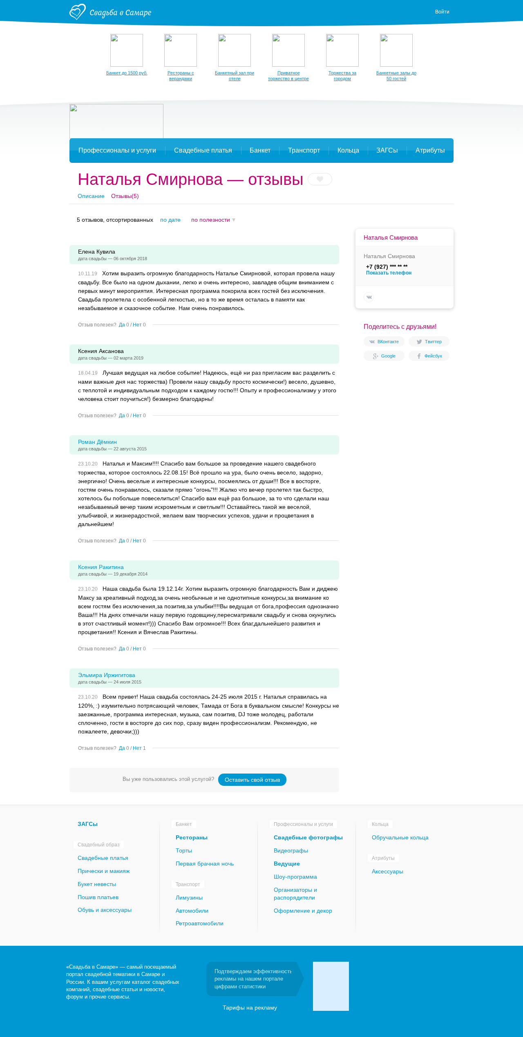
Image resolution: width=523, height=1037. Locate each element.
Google (388, 355)
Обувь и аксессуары (105, 910)
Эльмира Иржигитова (106, 675)
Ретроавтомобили (200, 923)
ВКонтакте (388, 341)
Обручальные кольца (400, 837)
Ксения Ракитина (101, 567)
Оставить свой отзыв (252, 779)
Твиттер (433, 341)
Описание (91, 196)
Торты (184, 850)
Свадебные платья (103, 858)
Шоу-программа (295, 876)
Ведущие (287, 863)
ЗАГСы (88, 824)
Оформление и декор (303, 910)
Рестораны (192, 837)
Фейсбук (433, 355)
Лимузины (189, 897)
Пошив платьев (98, 897)
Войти (442, 12)
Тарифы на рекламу (250, 1007)
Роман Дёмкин (97, 442)
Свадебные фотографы (308, 837)
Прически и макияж (104, 871)
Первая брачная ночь (205, 863)
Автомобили (192, 910)
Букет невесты (97, 884)
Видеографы (291, 850)
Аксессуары (387, 871)
